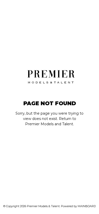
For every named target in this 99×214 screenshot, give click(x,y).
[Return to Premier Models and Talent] (49, 76)
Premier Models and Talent (49, 124)
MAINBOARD (87, 206)
